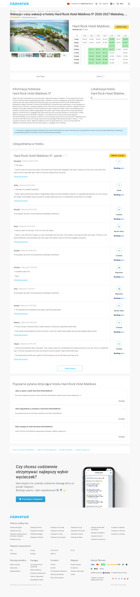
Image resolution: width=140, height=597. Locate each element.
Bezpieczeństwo (15, 571)
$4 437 (112, 42)
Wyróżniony (74, 568)
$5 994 (112, 56)
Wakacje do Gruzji (76, 527)
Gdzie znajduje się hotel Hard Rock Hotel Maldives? (34, 427)
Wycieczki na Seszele (117, 527)
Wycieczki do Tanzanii (118, 531)
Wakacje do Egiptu (16, 527)
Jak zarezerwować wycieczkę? (36, 565)
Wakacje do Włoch (76, 537)
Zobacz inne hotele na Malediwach (23, 450)
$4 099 (112, 39)
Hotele (73, 574)
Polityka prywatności (57, 574)
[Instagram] (112, 579)
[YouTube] (124, 579)
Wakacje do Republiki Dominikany (97, 528)
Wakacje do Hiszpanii (37, 531)
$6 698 (112, 63)
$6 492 (85, 42)
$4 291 (118, 39)
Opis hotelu (40, 76)
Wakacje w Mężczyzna (82, 450)
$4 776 (112, 46)
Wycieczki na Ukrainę (118, 534)
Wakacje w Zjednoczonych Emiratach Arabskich (18, 535)
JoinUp (32, 550)
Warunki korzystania (57, 577)
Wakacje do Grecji (36, 527)
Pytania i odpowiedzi (36, 576)
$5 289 (118, 49)
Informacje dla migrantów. (58, 571)
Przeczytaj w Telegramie (32, 499)
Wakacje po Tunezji (57, 534)
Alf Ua (73, 550)
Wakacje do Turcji (15, 531)
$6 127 (91, 63)
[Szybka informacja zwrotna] (96, 4)
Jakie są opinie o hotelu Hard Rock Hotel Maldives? (34, 391)
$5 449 (91, 56)
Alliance (53, 553)
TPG (11, 550)
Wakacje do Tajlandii (36, 537)
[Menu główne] (129, 4)
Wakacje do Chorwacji (78, 531)
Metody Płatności (35, 570)
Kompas (33, 553)
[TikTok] (127, 579)
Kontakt (53, 568)
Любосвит (13, 553)
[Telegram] (119, 579)
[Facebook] (116, 579)
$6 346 (112, 59)
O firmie (52, 564)
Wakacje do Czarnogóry (58, 537)
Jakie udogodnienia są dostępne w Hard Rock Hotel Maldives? (38, 409)
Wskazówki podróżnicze (38, 573)
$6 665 (85, 39)
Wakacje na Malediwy (66, 450)
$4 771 (91, 49)
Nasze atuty (14, 568)
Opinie (100, 76)
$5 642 (112, 53)
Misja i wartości (15, 564)
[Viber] (121, 579)
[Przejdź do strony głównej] (19, 517)
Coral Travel (54, 550)
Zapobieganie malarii (36, 580)
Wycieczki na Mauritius (98, 539)
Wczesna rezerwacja (77, 571)
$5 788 (91, 59)
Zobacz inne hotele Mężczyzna (46, 450)
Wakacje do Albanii (77, 534)
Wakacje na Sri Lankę (57, 527)
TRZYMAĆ (121, 401)
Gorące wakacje (76, 564)
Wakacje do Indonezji (57, 531)
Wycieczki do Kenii (96, 536)
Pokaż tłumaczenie (21, 176)
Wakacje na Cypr (15, 539)
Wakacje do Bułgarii (36, 534)
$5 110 (91, 53)
